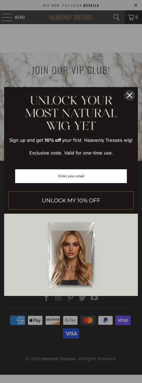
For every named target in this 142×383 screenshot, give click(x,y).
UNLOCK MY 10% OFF (71, 200)
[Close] (129, 95)
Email (71, 162)
